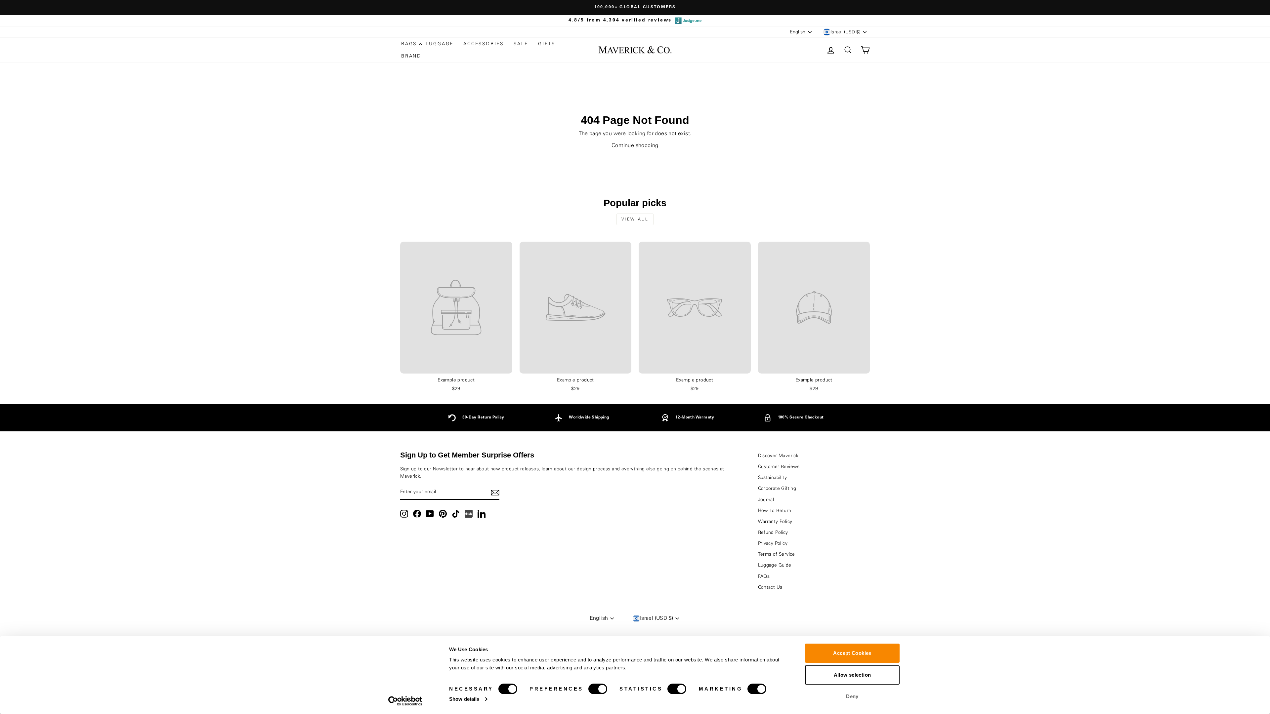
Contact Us (770, 587)
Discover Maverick (778, 456)
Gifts (546, 44)
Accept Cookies (852, 653)
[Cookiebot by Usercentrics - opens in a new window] (405, 701)
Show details (464, 699)
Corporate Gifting (777, 488)
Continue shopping (635, 145)
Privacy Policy (773, 543)
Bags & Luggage (427, 44)
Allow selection (852, 675)
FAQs (764, 576)
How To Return (774, 510)
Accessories (483, 44)
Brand (411, 56)
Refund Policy (773, 532)
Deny (852, 696)
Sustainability (772, 477)
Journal (766, 499)
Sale (521, 44)
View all (635, 219)
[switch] (597, 689)
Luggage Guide (774, 565)
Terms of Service (776, 554)
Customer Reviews (779, 466)
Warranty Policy (775, 521)
